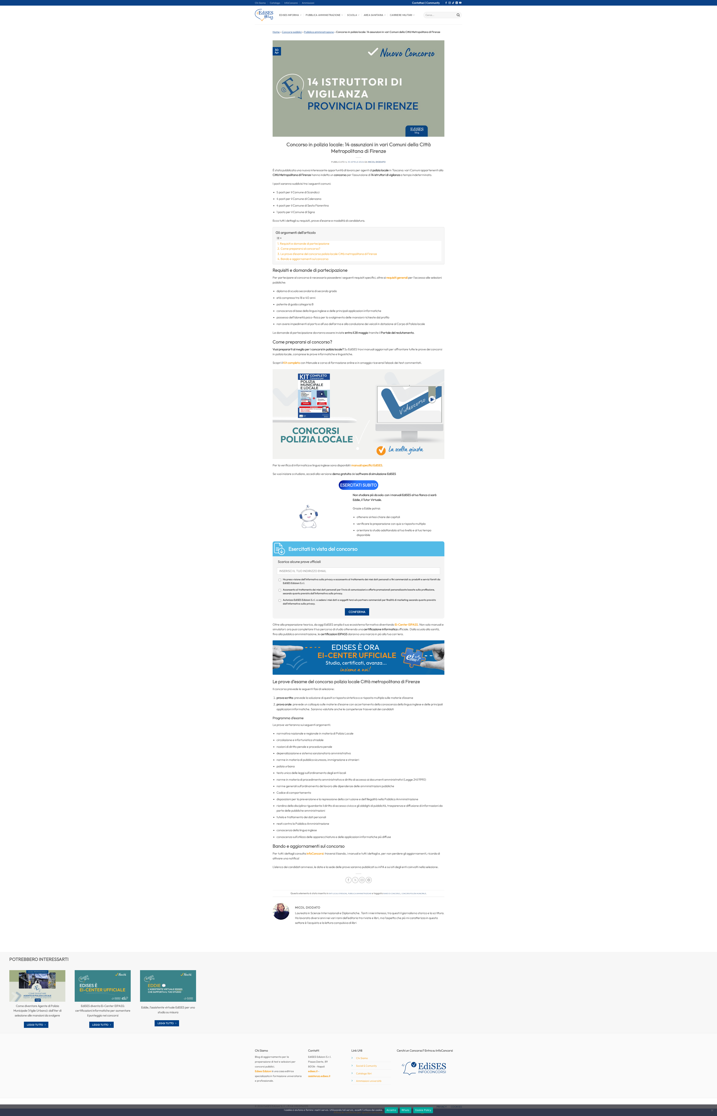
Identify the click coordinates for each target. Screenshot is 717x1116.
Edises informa (289, 14)
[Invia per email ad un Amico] (362, 880)
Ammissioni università (368, 1081)
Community (433, 2)
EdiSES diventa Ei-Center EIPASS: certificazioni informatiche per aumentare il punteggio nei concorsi (102, 1010)
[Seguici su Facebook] (446, 3)
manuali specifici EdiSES (366, 465)
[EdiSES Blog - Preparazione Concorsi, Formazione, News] (264, 15)
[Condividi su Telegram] (369, 880)
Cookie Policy (423, 1110)
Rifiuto (405, 1110)
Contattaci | (419, 2)
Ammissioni (308, 2)
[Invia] (458, 15)
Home (276, 32)
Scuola (352, 14)
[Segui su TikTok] (453, 3)
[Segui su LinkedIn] (457, 3)
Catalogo (275, 2)
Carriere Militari (401, 14)
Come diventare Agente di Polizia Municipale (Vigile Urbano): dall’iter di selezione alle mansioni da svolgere (37, 1010)
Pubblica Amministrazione (323, 14)
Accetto (391, 1110)
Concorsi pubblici (292, 32)
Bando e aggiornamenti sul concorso (304, 259)
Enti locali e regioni (338, 893)
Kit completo (291, 363)
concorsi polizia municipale (413, 893)
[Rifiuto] (712, 1111)
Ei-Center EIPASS (406, 624)
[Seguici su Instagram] (449, 3)
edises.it (313, 1071)
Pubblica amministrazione (319, 32)
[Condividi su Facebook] (348, 880)
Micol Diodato (377, 162)
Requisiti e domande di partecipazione (304, 243)
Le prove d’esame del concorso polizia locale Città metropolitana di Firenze (328, 254)
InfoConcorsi (291, 2)
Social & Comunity (366, 1065)
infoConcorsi (315, 853)
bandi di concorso (391, 893)
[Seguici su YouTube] (460, 3)
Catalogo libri (364, 1073)
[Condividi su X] (355, 880)
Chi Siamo (260, 2)
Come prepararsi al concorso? (300, 248)
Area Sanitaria (373, 14)
